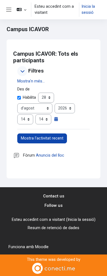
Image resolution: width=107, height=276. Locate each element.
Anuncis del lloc (50, 155)
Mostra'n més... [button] (31, 81)
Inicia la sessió (88, 9)
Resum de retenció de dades (53, 227)
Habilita (29, 97)
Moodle (42, 246)
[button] (21, 9)
